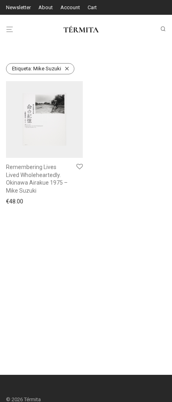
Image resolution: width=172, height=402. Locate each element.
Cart (92, 7)
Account (70, 7)
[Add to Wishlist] (79, 167)
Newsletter (18, 7)
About (45, 7)
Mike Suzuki (36, 69)
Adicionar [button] (16, 201)
